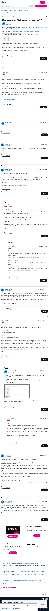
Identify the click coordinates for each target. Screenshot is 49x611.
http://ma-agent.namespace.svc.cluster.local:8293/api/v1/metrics (29, 177)
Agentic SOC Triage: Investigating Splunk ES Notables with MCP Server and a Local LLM (24, 572)
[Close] (35, 605)
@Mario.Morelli (7, 375)
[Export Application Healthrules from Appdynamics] (45, 116)
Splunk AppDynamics (23, 10)
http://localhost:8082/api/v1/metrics (20, 216)
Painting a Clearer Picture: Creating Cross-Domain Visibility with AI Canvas (22, 580)
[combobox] (17, 6)
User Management (23, 50)
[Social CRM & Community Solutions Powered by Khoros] (44, 593)
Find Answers (4, 10)
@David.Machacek (6, 505)
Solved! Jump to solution (9, 17)
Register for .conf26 (13, 536)
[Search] (31, 6)
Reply (43, 58)
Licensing (15, 50)
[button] (46, 17)
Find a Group (12, 552)
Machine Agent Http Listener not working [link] (12, 12)
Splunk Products (12, 10)
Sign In (42, 2)
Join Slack (37, 535)
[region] (19, 607)
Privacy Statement (6, 608)
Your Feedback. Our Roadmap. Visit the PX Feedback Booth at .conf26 (20, 563)
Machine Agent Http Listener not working (36, 546)
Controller (9, 50)
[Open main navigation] (47, 2)
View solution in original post (8, 99)
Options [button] (45, 12)
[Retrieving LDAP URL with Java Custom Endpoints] (47, 116)
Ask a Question (41, 6)
